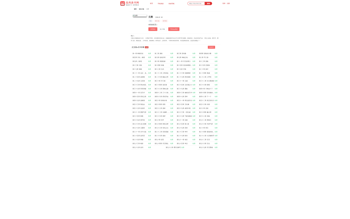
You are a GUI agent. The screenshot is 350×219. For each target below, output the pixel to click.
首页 (151, 3)
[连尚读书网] (130, 3)
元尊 (147, 9)
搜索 (208, 3)
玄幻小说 (141, 9)
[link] (135, 9)
